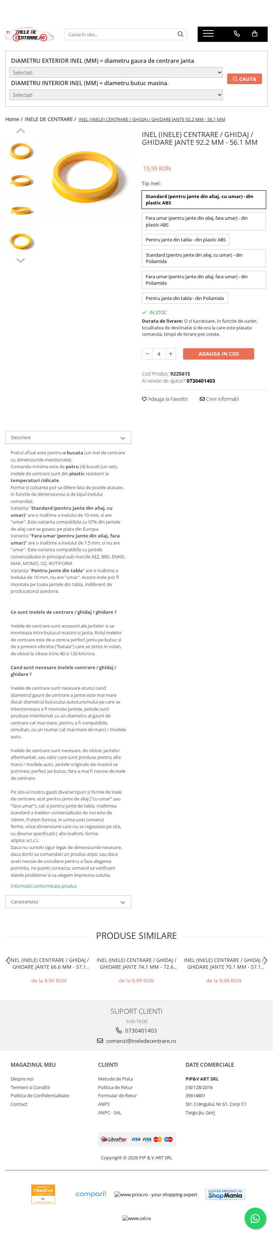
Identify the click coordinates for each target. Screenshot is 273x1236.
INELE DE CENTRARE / (51, 119)
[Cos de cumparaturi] (254, 34)
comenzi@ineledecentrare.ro (140, 1040)
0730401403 (140, 1030)
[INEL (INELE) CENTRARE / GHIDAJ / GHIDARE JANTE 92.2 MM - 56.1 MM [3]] (20, 241)
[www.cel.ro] (136, 1218)
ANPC (104, 1104)
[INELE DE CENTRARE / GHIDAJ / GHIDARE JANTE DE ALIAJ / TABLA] (29, 34)
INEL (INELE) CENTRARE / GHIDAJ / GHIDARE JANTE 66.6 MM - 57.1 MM (49, 963)
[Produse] (209, 35)
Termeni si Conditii (30, 1087)
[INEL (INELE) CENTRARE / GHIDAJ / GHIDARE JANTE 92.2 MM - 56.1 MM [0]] (20, 150)
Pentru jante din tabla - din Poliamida (185, 298)
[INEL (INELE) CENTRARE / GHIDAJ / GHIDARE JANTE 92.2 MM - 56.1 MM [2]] (20, 210)
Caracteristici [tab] (24, 901)
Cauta (247, 79)
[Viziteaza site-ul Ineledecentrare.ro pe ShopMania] (225, 1194)
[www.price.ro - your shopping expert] (155, 1194)
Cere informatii (222, 398)
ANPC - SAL (110, 1112)
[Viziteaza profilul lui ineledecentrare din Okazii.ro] (43, 1194)
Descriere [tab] (21, 437)
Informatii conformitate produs (44, 886)
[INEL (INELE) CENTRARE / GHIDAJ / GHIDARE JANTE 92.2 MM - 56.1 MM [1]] (20, 180)
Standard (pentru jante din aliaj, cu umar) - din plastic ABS (199, 199)
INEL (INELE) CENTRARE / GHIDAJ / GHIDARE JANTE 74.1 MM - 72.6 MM (136, 963)
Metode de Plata (115, 1079)
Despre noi (22, 1079)
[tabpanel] (85, 174)
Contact (19, 1104)
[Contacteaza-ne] (237, 34)
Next (20, 259)
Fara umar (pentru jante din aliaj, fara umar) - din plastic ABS (197, 221)
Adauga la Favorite (167, 398)
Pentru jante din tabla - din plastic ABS (186, 239)
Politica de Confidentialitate (40, 1095)
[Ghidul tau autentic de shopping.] (90, 1194)
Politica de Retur (115, 1087)
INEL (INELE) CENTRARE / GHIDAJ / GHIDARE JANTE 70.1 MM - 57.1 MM (224, 963)
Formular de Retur (117, 1095)
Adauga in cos (219, 353)
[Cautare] (180, 34)
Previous (20, 131)
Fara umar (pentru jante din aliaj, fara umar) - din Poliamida (197, 279)
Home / (14, 119)
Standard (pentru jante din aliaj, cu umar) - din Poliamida (194, 258)
